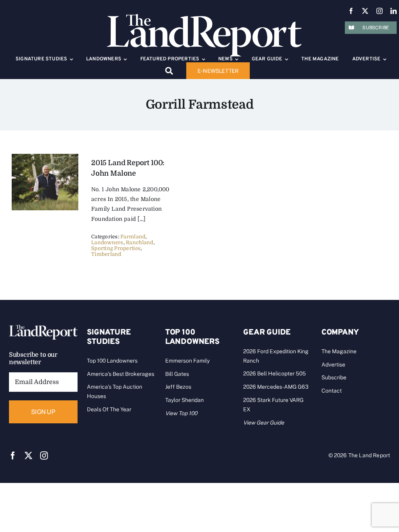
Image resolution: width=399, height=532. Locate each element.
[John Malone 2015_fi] (45, 157)
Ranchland (139, 242)
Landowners (107, 242)
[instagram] (379, 11)
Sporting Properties (116, 248)
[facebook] (351, 11)
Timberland (106, 254)
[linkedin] (393, 11)
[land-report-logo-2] (204, 17)
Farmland (132, 237)
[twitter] (365, 11)
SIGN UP (43, 411)
